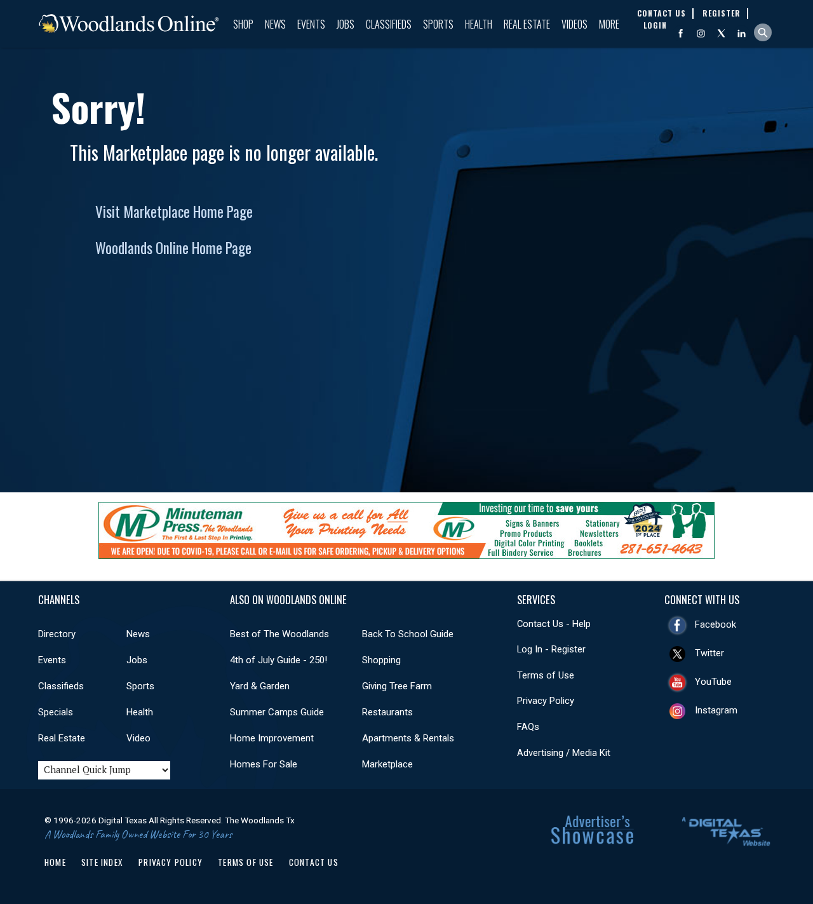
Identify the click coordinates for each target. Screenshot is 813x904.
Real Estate (527, 24)
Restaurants (387, 712)
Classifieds (389, 24)
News (275, 24)
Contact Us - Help (554, 624)
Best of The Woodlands (279, 634)
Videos (574, 24)
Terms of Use (545, 675)
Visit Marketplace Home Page (174, 211)
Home (55, 862)
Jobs (345, 24)
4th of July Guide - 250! (278, 660)
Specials (55, 712)
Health (478, 24)
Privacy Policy (545, 700)
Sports (438, 24)
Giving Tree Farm (397, 686)
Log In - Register (551, 649)
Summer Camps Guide (277, 712)
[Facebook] (681, 33)
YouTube (713, 681)
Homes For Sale (263, 764)
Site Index (102, 862)
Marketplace (387, 764)
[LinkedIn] (741, 33)
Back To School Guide (408, 634)
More (609, 24)
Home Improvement (272, 738)
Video (138, 738)
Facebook (715, 624)
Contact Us (314, 862)
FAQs (528, 726)
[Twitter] (721, 33)
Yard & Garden (260, 686)
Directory (57, 634)
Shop (243, 24)
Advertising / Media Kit (563, 753)
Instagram (716, 710)
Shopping (381, 660)
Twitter (709, 653)
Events (311, 24)
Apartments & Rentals (408, 738)
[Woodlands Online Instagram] (701, 33)
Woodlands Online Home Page (173, 248)
